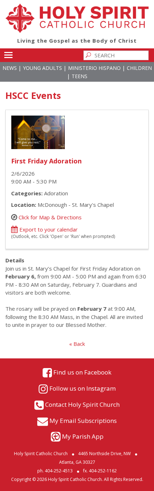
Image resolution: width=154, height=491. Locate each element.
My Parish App (83, 436)
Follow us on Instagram (82, 388)
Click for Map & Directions (50, 216)
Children (139, 68)
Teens (79, 76)
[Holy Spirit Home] (77, 30)
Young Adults (42, 68)
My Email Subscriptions (83, 420)
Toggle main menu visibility (8, 54)
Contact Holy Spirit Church (82, 404)
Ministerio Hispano (94, 68)
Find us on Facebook (82, 372)
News (10, 68)
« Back (77, 343)
